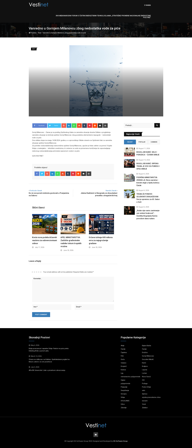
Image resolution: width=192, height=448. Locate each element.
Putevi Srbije (146, 387)
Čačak (123, 349)
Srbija (123, 397)
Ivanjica (123, 363)
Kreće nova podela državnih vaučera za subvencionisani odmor (44, 240)
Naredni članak (111, 191)
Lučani (144, 373)
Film (122, 356)
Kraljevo (145, 366)
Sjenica (144, 394)
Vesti (39, 33)
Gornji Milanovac (148, 356)
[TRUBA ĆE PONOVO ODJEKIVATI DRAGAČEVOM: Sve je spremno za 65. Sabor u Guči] (129, 194)
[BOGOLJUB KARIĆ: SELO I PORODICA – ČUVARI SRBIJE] (129, 152)
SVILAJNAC (125, 401)
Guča (123, 359)
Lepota (144, 370)
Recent (130, 142)
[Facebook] (37, 173)
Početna (33, 33)
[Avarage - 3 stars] (37, 272)
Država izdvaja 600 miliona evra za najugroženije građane (101, 240)
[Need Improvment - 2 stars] (34, 272)
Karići (144, 363)
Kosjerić (124, 366)
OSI (143, 380)
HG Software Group (120, 441)
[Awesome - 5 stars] (41, 272)
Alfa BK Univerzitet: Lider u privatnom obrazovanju (47, 370)
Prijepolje (124, 387)
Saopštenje (125, 390)
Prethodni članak (36, 191)
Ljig (122, 373)
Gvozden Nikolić (148, 359)
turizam (145, 401)
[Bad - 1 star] (32, 272)
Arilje (122, 346)
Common (154, 142)
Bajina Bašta (146, 346)
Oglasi (123, 380)
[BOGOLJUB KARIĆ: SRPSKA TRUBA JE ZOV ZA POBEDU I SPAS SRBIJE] (129, 163)
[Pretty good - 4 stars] (39, 272)
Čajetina (124, 352)
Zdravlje (124, 408)
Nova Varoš (146, 377)
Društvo (145, 352)
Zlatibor (145, 408)
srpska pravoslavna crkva (151, 397)
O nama (147, 5)
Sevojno (124, 394)
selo (143, 390)
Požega (144, 384)
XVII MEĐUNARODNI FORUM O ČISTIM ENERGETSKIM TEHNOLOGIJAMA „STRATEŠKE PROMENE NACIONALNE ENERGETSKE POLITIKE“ (103, 16)
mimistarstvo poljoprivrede (130, 377)
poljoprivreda (125, 384)
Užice (123, 404)
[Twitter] (42, 173)
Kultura (123, 370)
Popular (142, 142)
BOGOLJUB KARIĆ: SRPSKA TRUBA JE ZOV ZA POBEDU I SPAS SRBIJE (148, 166)
